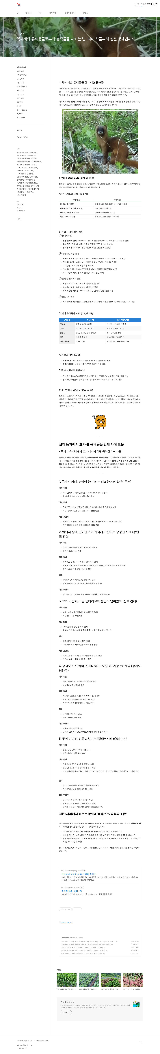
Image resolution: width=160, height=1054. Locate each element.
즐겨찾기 (28, 13)
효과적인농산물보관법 (23, 158)
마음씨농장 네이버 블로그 (24, 1040)
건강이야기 (20, 94)
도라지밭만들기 (21, 155)
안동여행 (33, 158)
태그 (40, 13)
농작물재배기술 (22, 75)
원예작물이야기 (70, 13)
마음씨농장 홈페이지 (42, 1040)
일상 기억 (20, 102)
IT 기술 (19, 106)
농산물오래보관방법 (22, 177)
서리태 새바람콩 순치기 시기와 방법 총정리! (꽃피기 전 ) (82, 947)
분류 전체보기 (21, 67)
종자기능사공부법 (33, 189)
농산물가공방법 (28, 171)
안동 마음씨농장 (67, 1002)
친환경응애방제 (32, 168)
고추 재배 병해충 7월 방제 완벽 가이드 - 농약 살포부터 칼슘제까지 (85, 944)
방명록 (85, 13)
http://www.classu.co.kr (70, 888)
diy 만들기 (20, 114)
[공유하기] (66, 909)
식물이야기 (20, 83)
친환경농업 (26, 165)
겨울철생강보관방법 (31, 183)
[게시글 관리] (69, 909)
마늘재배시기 (20, 183)
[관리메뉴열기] (156, 4)
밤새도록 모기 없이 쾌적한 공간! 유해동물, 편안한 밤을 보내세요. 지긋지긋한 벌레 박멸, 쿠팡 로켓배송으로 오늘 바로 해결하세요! (99, 878)
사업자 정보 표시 (67, 922)
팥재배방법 (20, 171)
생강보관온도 (29, 192)
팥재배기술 (30, 174)
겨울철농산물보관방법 (23, 162)
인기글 (25, 137)
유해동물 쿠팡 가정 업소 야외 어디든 (78, 874)
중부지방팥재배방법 (22, 152)
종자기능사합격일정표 (23, 186)
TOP (141, 1041)
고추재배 (33, 165)
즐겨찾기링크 (21, 118)
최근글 (19, 137)
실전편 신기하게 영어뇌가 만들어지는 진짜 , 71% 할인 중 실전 (87, 894)
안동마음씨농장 (21, 195)
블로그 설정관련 (22, 110)
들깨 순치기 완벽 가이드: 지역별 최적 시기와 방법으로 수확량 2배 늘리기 (88, 942)
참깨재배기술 (20, 180)
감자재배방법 (33, 177)
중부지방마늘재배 (22, 189)
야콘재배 (19, 165)
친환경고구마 (33, 152)
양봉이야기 (20, 98)
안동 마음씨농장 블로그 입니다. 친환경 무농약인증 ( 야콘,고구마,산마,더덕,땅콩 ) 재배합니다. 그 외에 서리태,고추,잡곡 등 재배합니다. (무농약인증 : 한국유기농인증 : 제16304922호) (96, 1006)
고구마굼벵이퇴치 (36, 162)
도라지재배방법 (30, 180)
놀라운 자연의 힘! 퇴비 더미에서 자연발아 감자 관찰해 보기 (83, 950)
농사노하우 (65, 937)
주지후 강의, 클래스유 (71, 891)
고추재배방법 (35, 186)
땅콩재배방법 (20, 192)
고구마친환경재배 (22, 168)
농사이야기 (53, 13)
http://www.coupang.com (71, 871)
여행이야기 (20, 90)
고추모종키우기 (31, 155)
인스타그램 (19, 219)
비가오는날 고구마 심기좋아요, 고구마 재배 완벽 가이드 (81, 953)
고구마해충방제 (21, 174)
